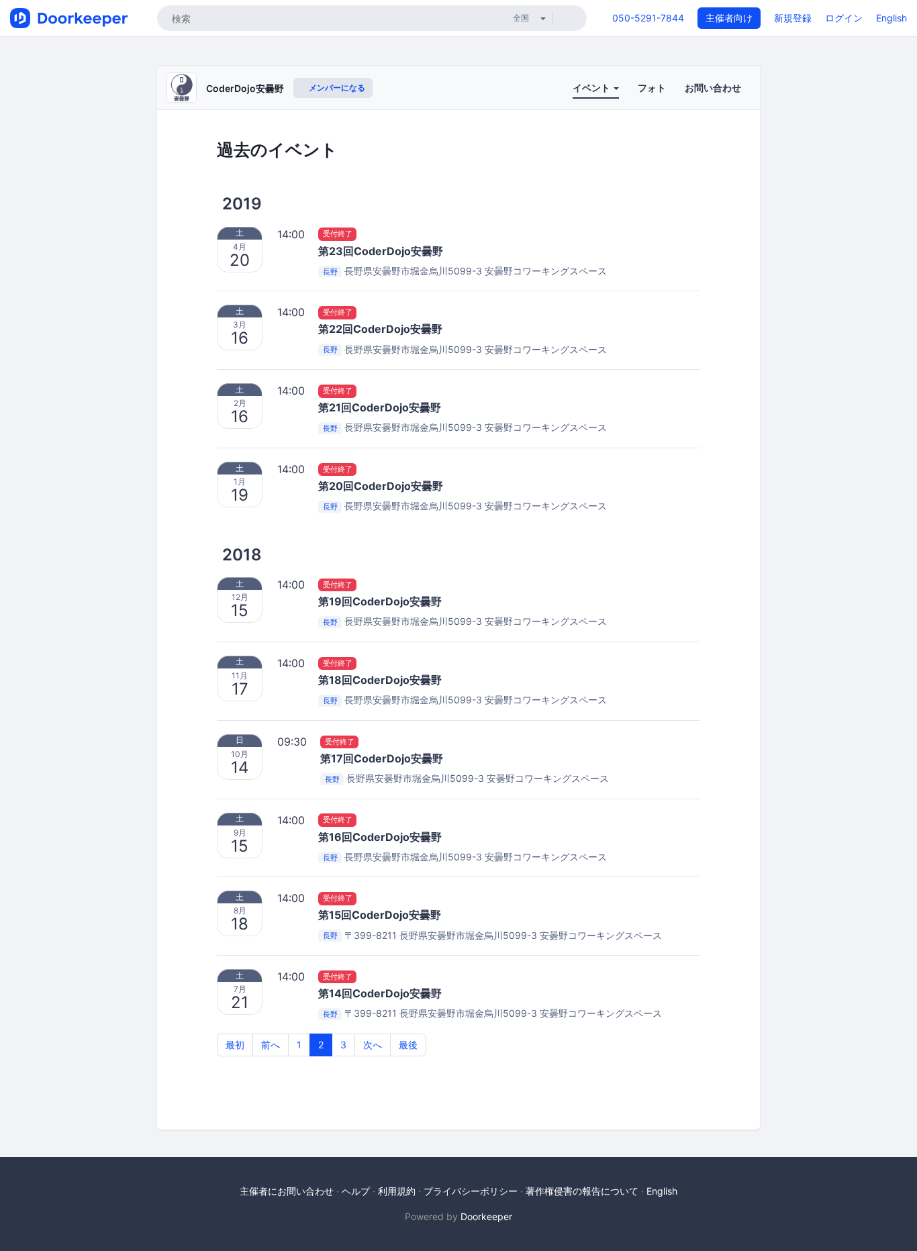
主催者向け (729, 17)
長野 (330, 272)
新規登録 (793, 17)
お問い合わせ (713, 87)
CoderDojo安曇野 (245, 88)
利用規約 (397, 1191)
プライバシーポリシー (471, 1191)
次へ (372, 1044)
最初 (235, 1044)
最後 (408, 1044)
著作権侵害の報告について (582, 1191)
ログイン (844, 17)
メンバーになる (336, 88)
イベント (592, 87)
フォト (652, 87)
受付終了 (337, 234)
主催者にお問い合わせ (287, 1191)
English (891, 17)
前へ (270, 1044)
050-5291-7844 (648, 17)
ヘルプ (356, 1191)
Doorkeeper (486, 1216)
